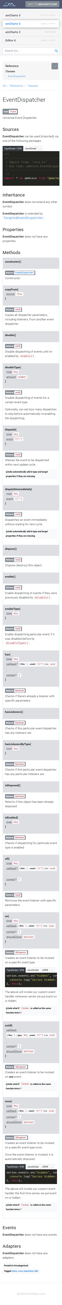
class (14, 1271)
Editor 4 (30, 40)
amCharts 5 (30, 15)
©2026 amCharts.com (31, 1293)
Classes (10, 71)
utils (36, 1271)
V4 (4, 85)
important (28, 1271)
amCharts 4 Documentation (9, 4)
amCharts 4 (30, 23)
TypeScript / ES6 (13, 148)
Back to (42, 4)
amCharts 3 (30, 32)
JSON (45, 970)
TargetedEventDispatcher (23, 218)
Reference (12, 66)
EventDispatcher (16, 76)
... (55, 66)
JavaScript (30, 148)
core (20, 1271)
